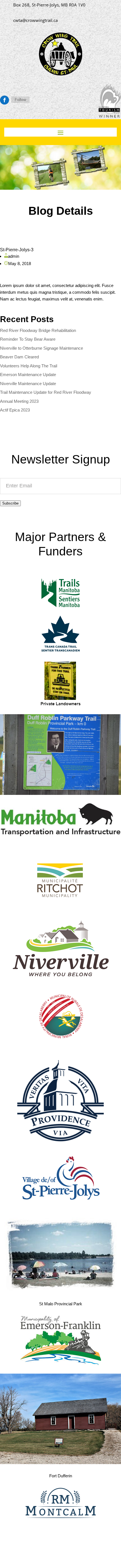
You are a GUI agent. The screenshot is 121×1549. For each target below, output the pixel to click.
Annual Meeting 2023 (19, 401)
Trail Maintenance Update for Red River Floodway (45, 392)
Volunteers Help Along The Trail (28, 365)
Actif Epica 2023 (15, 410)
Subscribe (10, 503)
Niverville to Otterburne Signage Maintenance (41, 348)
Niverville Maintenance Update (28, 383)
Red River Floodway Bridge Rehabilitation (38, 330)
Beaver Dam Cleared (19, 356)
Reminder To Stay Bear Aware (27, 339)
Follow (20, 99)
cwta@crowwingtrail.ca (35, 20)
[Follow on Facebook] (4, 100)
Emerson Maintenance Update (28, 374)
